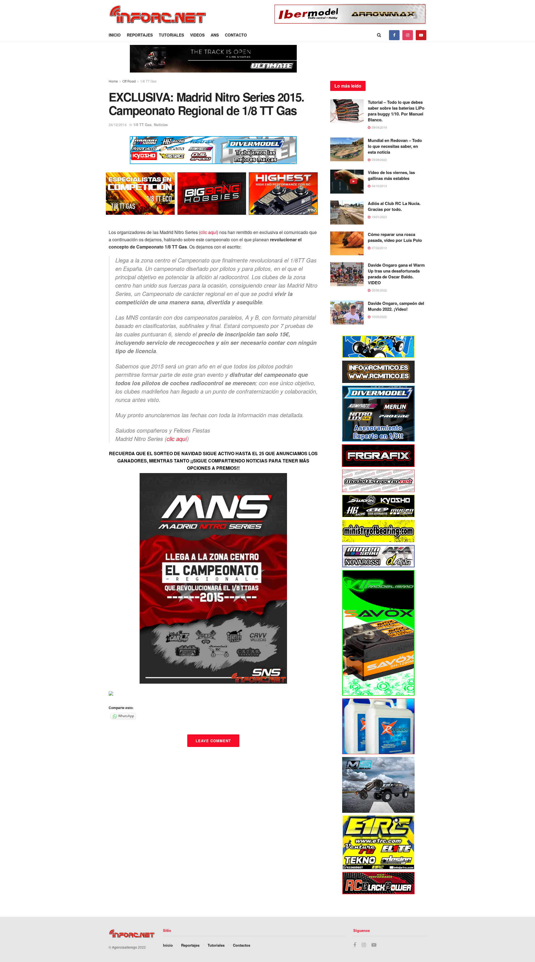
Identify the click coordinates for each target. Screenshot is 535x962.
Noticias (161, 124)
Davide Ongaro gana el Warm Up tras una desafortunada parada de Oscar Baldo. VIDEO (396, 274)
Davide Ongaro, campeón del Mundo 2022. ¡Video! (396, 306)
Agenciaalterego (124, 947)
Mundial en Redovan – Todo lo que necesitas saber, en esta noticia (395, 146)
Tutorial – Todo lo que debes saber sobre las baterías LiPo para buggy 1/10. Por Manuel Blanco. (396, 111)
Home (113, 81)
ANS (215, 35)
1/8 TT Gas (148, 81)
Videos (197, 35)
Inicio (115, 35)
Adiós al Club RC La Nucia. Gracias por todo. (394, 206)
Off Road (129, 81)
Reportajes (140, 35)
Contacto (236, 35)
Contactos (241, 945)
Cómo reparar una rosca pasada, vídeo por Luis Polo (395, 237)
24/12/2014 (118, 124)
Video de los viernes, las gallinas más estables (391, 175)
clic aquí (208, 232)
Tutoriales (171, 35)
